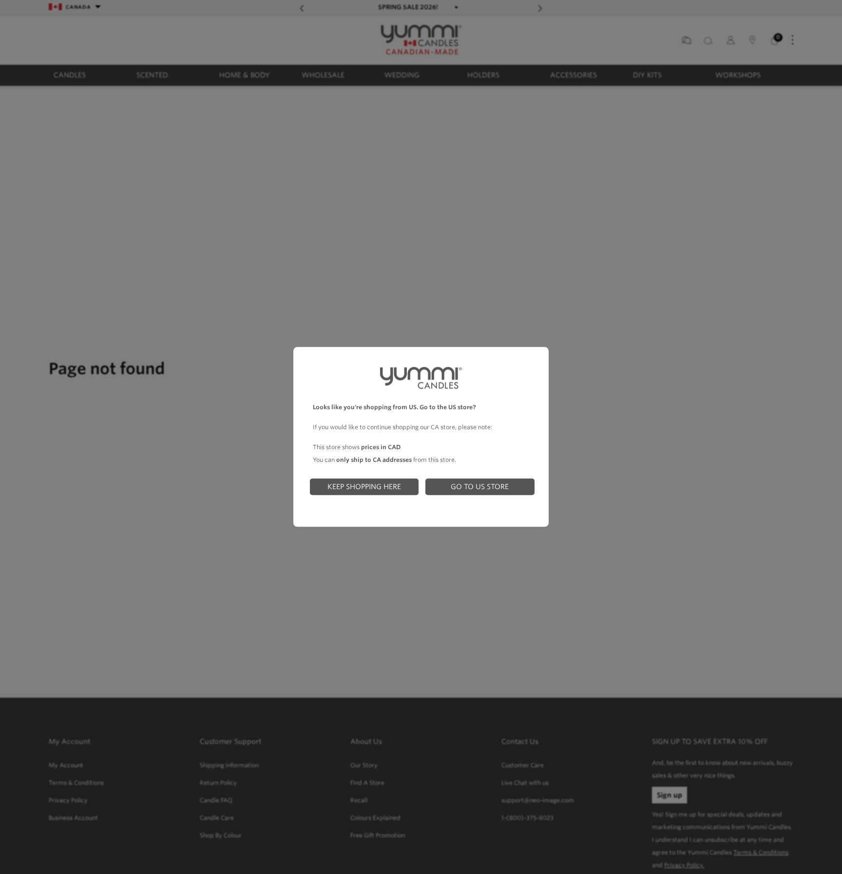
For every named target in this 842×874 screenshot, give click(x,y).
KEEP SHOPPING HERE (364, 486)
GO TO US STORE (480, 486)
